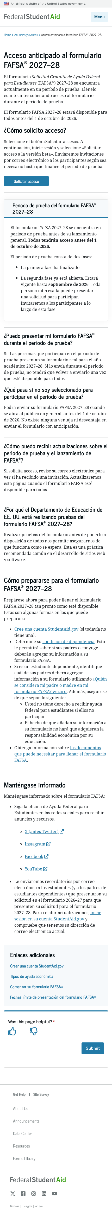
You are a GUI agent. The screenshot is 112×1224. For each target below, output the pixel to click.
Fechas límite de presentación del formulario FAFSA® (53, 997)
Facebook (34, 856)
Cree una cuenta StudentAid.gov (46, 629)
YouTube (33, 869)
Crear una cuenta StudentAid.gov (37, 965)
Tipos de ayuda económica (31, 976)
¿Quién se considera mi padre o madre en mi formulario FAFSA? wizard (60, 685)
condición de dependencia (68, 641)
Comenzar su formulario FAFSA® (36, 986)
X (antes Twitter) (42, 831)
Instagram (35, 844)
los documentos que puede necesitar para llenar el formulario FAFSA (60, 754)
